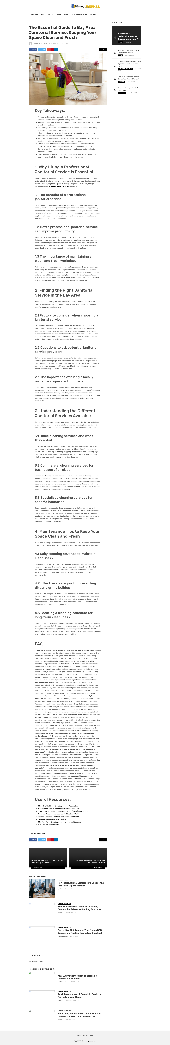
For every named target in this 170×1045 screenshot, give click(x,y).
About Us (89, 1036)
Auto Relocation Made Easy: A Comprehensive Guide (128, 51)
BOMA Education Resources (49, 825)
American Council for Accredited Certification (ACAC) (58, 814)
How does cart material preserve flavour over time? (128, 36)
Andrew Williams (41, 43)
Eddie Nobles (63, 936)
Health (50, 15)
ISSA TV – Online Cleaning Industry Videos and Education (60, 822)
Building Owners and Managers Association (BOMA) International (63, 811)
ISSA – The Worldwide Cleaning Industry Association (58, 806)
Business (34, 15)
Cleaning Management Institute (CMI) (52, 819)
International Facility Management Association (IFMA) (59, 809)
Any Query (81, 1036)
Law (42, 15)
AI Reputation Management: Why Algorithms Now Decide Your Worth (129, 64)
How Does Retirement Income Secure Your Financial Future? (128, 78)
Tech (59, 15)
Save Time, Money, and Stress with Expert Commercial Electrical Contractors (80, 1015)
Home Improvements (79, 15)
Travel (93, 15)
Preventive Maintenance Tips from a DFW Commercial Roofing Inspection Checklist (80, 931)
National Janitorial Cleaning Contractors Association (58, 817)
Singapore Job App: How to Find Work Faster (129, 89)
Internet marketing (125, 68)
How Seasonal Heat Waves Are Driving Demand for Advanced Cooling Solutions (79, 908)
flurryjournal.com (91, 1041)
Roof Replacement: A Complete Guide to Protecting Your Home (79, 995)
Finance (121, 81)
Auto (66, 15)
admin (61, 889)
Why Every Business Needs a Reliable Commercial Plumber (77, 977)
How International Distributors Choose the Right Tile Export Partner (81, 884)
